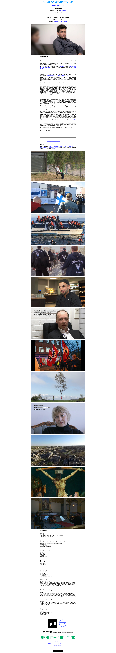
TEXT (64, 647)
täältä (54, 148)
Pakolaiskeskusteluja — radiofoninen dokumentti (57, 75)
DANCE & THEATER (49, 647)
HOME (56, 641)
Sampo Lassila (72, 119)
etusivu (59, 641)
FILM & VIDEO (58, 647)
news (70, 647)
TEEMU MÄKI (63, 10)
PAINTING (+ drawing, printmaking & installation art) (58, 643)
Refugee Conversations (58, 5)
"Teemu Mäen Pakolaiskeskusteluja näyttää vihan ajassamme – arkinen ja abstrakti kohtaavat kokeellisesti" (58, 147)
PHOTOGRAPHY (58, 645)
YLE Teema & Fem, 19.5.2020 (60, 21)
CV (67, 647)
